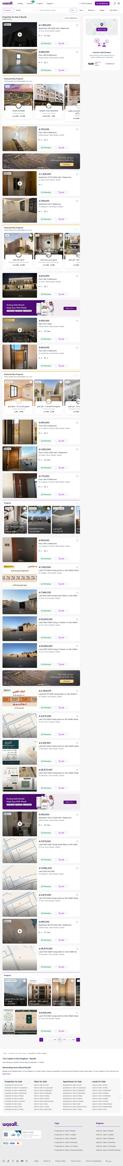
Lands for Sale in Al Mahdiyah (101, 1090)
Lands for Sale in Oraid (99, 1109)
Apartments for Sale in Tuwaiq (72, 1109)
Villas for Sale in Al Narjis (41, 1096)
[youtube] (22, 1161)
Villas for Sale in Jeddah (105, 1135)
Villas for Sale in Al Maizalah (43, 1093)
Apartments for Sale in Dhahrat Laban (74, 1106)
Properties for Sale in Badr (13, 1104)
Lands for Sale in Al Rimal (100, 1101)
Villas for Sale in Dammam (105, 1142)
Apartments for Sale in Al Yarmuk (73, 1101)
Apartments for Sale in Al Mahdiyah (74, 1090)
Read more (6, 1074)
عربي (109, 1161)
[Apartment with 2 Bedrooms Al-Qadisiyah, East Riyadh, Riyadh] (19, 222)
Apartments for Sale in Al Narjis (72, 1096)
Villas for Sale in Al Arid (41, 1085)
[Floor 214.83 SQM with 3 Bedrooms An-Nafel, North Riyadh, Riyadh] (19, 471)
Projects (40, 3)
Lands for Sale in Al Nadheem (101, 1096)
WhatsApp (47, 43)
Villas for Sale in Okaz (41, 1104)
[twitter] (27, 1161)
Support (50, 3)
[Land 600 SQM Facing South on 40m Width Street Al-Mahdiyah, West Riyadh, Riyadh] (19, 764)
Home (5, 1053)
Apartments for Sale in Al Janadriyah (74, 1088)
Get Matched (109, 64)
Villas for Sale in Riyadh (104, 1131)
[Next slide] (120, 1095)
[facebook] (13, 1161)
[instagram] (3, 1161)
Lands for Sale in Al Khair (100, 1088)
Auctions (30, 3)
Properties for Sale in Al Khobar (66, 1146)
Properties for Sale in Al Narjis (14, 1096)
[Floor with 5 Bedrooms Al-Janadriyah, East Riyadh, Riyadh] (19, 369)
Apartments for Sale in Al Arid (72, 1085)
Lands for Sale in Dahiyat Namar (102, 1104)
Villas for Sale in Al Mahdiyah (43, 1090)
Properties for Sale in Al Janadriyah (16, 1088)
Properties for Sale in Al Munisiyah (15, 1093)
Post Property (87, 3)
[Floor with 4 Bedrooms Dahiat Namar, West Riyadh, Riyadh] (19, 150)
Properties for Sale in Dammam (65, 1142)
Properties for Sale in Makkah (65, 1138)
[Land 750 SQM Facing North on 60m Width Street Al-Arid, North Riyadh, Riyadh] (19, 1034)
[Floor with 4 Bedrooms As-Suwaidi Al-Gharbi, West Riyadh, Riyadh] (19, 444)
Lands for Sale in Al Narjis (100, 1098)
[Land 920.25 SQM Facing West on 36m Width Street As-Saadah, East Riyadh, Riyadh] (19, 710)
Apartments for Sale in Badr (71, 1104)
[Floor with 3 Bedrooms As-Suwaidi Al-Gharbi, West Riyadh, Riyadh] (19, 562)
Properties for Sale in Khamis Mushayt (68, 1150)
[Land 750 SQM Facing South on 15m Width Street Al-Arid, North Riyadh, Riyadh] (19, 737)
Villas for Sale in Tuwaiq (41, 1106)
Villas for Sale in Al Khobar (106, 1146)
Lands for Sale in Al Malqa (100, 1093)
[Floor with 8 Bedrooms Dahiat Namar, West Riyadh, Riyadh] (19, 73)
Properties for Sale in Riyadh (64, 1131)
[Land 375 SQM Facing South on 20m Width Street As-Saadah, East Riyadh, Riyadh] (19, 587)
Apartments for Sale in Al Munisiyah (74, 1093)
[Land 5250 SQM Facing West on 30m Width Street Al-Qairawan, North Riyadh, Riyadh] (19, 970)
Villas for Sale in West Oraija (43, 1109)
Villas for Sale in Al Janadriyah (43, 1088)
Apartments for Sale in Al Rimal (72, 1098)
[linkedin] (17, 1161)
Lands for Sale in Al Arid (99, 1085)
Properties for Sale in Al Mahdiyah (15, 1090)
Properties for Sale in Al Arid (14, 1085)
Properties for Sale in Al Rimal (14, 1098)
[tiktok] (8, 1161)
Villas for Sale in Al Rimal (41, 1098)
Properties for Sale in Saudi (17, 1053)
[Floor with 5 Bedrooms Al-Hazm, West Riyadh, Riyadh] (19, 297)
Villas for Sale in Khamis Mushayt (108, 1150)
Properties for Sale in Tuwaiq (14, 1109)
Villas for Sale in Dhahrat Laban (44, 1101)
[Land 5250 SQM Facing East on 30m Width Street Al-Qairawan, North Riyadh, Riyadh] (19, 791)
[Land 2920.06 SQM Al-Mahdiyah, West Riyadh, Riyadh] (19, 889)
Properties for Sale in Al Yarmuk (15, 1101)
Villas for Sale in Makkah (105, 1138)
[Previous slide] (2, 1095)
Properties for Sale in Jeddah (65, 1135)
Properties (7, 10)
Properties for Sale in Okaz (13, 1106)
